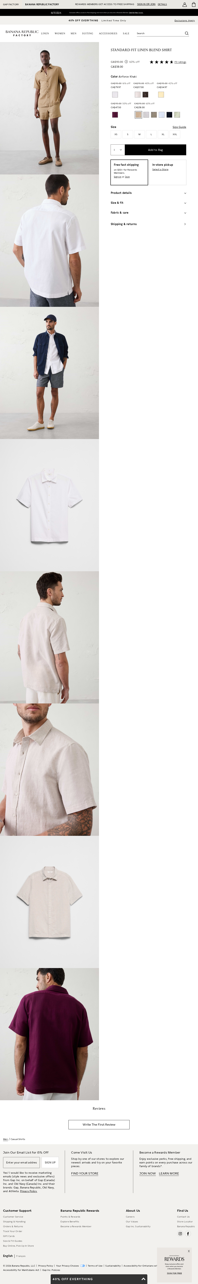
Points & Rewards (70, 1216)
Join (127, 176)
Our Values (132, 1221)
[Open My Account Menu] (184, 4)
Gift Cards (9, 1236)
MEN (74, 33)
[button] (49, 571)
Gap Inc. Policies (51, 1270)
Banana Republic (186, 1226)
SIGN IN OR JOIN (146, 4)
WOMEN (60, 33)
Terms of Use (95, 1265)
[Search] (186, 33)
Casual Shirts (18, 1139)
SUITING (87, 33)
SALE (126, 33)
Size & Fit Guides (12, 1241)
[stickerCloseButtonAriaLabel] (190, 1249)
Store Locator (185, 1221)
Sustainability (113, 1265)
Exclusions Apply (185, 20)
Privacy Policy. (28, 1191)
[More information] (126, 61)
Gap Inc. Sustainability (138, 1226)
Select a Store (160, 169)
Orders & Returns (13, 1226)
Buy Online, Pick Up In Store (18, 1245)
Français (21, 1256)
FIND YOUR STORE (84, 1173)
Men (5, 1139)
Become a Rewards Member (76, 1226)
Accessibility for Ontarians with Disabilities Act (150, 1265)
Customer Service (13, 1216)
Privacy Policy (45, 1265)
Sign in (117, 176)
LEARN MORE (169, 1173)
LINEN (45, 33)
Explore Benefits (70, 1221)
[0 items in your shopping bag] (193, 4)
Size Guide (179, 127)
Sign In (131, 13)
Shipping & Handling (14, 1221)
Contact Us (183, 1216)
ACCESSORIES (108, 33)
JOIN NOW (147, 1173)
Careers (130, 1216)
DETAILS (162, 4)
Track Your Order (12, 1231)
